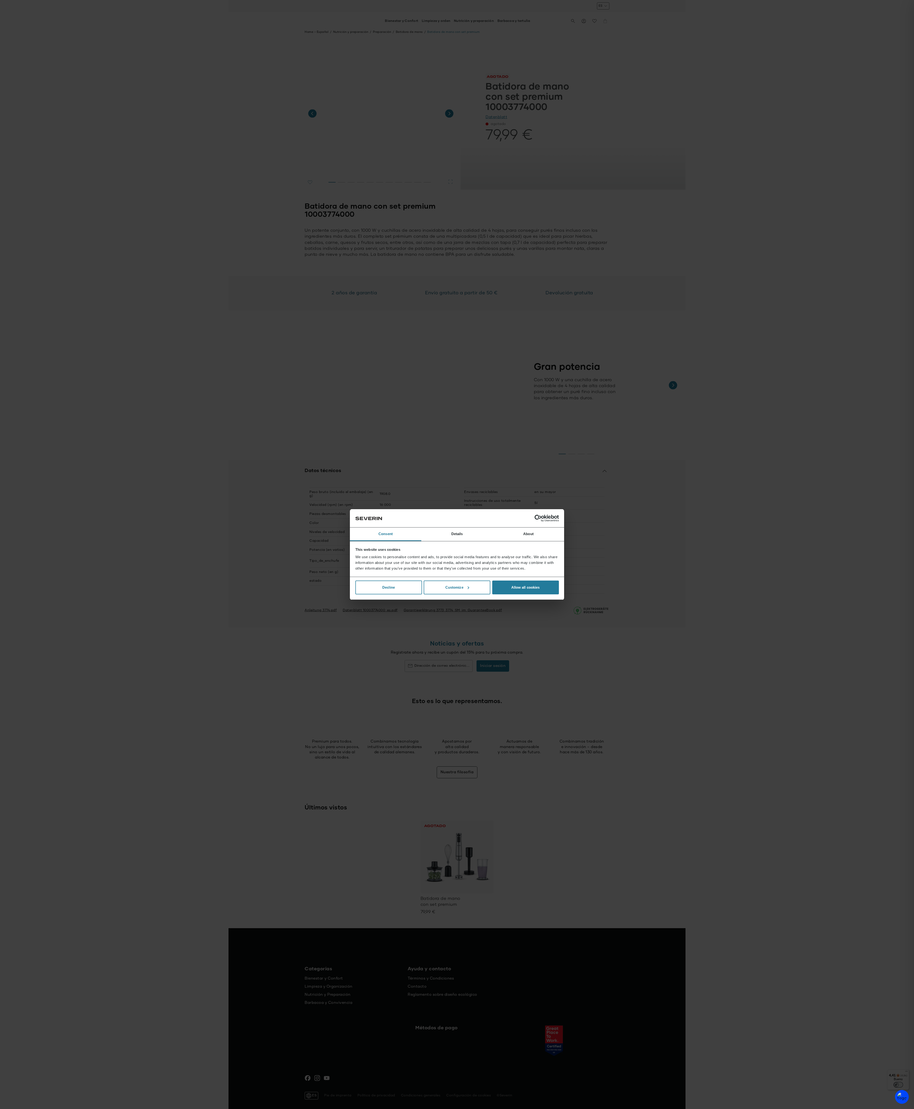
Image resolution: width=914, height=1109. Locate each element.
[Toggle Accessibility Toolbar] (901, 1096)
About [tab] (528, 534)
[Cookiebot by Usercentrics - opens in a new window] (538, 518)
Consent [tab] (385, 534)
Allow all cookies (525, 587)
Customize (454, 587)
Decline (388, 587)
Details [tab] (457, 534)
